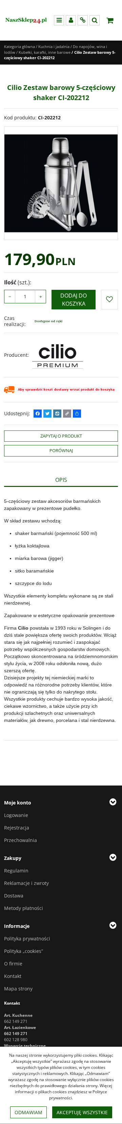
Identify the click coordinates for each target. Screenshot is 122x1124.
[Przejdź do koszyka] (110, 20)
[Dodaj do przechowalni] (109, 299)
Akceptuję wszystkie (82, 1112)
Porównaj (61, 450)
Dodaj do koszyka (73, 299)
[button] (61, 480)
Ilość (17, 282)
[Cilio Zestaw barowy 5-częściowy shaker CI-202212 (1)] (61, 183)
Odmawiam (28, 1112)
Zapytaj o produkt (61, 436)
